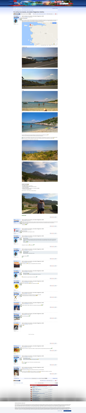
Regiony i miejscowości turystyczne (36, 396)
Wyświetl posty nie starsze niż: (28, 378)
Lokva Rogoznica (35, 397)
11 (45, 396)
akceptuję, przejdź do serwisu (67, 410)
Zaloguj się (15, 8)
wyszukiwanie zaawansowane (63, 4)
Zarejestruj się (19, 8)
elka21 (15, 219)
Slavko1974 (15, 292)
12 (46, 396)
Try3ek (50, 395)
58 (46, 398)
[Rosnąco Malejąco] (44, 378)
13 (47, 396)
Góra (57, 217)
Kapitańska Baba (16, 302)
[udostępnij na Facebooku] (50, 217)
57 (45, 398)
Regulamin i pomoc (55, 8)
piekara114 (15, 261)
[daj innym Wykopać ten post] (55, 217)
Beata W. (15, 313)
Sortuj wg (38, 378)
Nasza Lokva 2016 (35, 391)
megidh (50, 386)
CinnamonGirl (16, 367)
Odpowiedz (15, 13)
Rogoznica (34, 395)
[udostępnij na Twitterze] (54, 217)
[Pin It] (53, 217)
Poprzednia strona (16, 378)
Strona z (45, 380)
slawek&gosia (16, 16)
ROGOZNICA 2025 (36, 399)
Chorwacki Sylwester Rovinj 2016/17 (38, 393)
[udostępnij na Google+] (51, 217)
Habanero (15, 228)
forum (15, 1)
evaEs (50, 397)
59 (47, 398)
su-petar (51, 393)
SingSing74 (51, 389)
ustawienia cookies (60, 410)
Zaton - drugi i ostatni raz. (37, 389)
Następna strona (55, 378)
